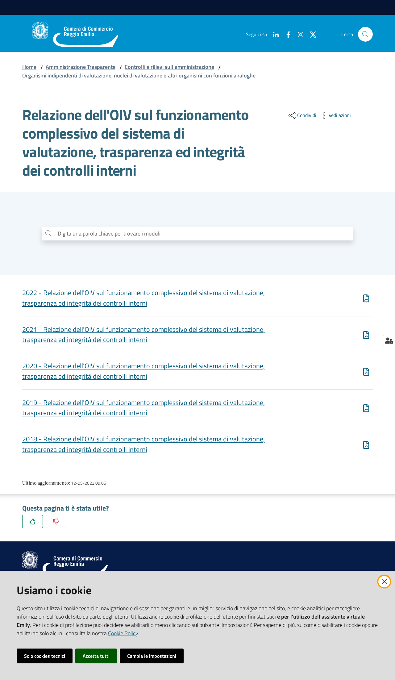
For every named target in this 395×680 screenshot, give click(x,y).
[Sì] (32, 521)
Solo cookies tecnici (44, 656)
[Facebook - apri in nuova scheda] (286, 34)
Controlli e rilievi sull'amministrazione (169, 67)
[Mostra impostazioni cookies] (389, 340)
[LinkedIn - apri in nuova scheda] (273, 34)
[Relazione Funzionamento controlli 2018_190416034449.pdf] (366, 444)
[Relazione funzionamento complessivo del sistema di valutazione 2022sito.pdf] (366, 298)
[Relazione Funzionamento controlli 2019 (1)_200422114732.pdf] (366, 407)
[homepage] (75, 34)
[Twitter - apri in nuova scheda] (310, 34)
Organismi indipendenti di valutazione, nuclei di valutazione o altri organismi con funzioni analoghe (139, 75)
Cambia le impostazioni (151, 656)
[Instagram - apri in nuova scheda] (298, 34)
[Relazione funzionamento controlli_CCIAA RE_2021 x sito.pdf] (366, 334)
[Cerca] (365, 34)
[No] (56, 521)
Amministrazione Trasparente (80, 67)
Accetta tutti (96, 656)
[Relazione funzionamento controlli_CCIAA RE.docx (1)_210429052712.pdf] (366, 371)
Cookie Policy (123, 633)
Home (29, 67)
